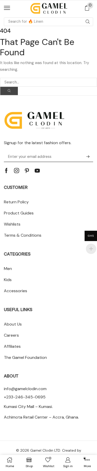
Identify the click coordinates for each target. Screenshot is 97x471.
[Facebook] (6, 170)
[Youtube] (37, 170)
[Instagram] (16, 170)
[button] (7, 8)
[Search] (88, 22)
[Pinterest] (26, 170)
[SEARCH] (9, 91)
